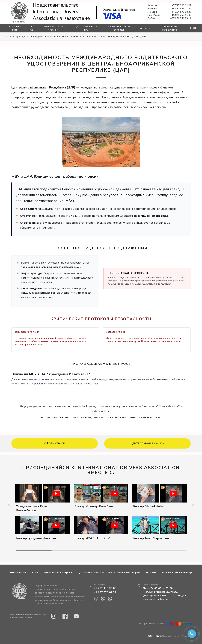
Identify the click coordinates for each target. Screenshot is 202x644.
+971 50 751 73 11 (180, 18)
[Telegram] (96, 599)
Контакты (144, 28)
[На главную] (19, 11)
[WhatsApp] (110, 599)
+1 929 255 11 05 (181, 15)
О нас (31, 28)
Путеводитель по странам (53, 28)
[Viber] (103, 599)
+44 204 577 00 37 (180, 12)
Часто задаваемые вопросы (119, 28)
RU (194, 28)
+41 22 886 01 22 (181, 8)
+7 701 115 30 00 (105, 588)
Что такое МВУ (15, 28)
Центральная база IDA (91, 572)
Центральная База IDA (86, 28)
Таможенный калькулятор (169, 28)
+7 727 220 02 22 (181, 5)
